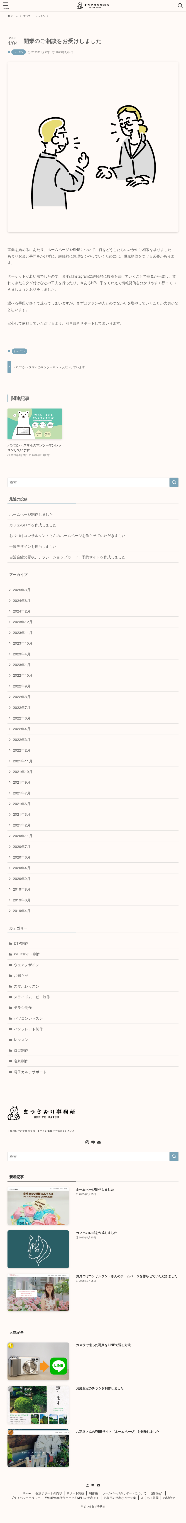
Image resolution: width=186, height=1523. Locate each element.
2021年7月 (21, 793)
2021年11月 (22, 761)
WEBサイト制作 (27, 954)
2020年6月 (21, 857)
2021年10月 (22, 771)
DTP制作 (21, 943)
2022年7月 (21, 707)
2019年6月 (21, 900)
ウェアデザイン (26, 964)
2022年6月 (21, 718)
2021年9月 (21, 782)
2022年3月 (21, 739)
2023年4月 (21, 654)
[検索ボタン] (180, 5)
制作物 (93, 1493)
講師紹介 (157, 1493)
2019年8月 (21, 889)
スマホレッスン (26, 986)
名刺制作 (21, 1060)
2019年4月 (21, 910)
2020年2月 (21, 878)
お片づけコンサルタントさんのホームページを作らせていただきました (67, 535)
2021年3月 (21, 814)
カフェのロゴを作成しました (32, 524)
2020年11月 (22, 835)
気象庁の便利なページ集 (120, 1497)
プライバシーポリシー (25, 1497)
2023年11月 (22, 632)
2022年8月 (21, 696)
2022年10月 (22, 675)
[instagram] (87, 1142)
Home (27, 1493)
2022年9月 (21, 686)
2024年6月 (21, 600)
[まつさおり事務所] (93, 5)
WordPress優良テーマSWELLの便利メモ (72, 1497)
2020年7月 (21, 846)
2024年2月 (21, 611)
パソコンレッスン (28, 1018)
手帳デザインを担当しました (32, 546)
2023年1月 (21, 664)
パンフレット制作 (28, 1028)
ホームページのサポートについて (124, 1493)
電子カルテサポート (30, 1071)
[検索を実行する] (174, 482)
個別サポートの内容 (48, 1493)
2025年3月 (21, 589)
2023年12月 (22, 621)
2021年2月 (21, 825)
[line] (93, 1142)
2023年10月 (22, 643)
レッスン (19, 52)
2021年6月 (21, 803)
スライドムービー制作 (32, 996)
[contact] (99, 1142)
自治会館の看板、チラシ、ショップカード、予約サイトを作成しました (67, 557)
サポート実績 (75, 1493)
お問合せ (169, 1497)
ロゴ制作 (21, 1050)
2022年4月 (21, 728)
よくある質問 (150, 1497)
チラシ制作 (23, 1007)
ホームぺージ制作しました (31, 514)
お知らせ (21, 975)
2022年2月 (21, 750)
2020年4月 (21, 867)
